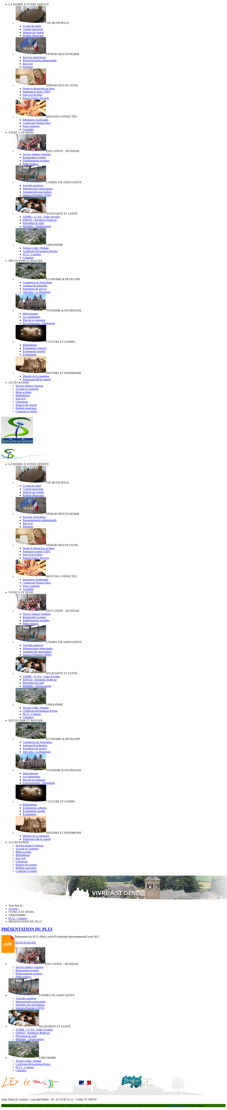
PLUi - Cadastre (32, 254)
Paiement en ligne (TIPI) (36, 91)
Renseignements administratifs (40, 60)
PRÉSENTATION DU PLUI (26, 929)
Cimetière (28, 257)
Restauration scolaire (34, 157)
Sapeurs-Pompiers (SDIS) (37, 195)
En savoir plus (177, 1105)
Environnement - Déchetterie (39, 323)
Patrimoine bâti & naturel (37, 379)
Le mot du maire (32, 26)
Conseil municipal (33, 29)
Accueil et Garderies (27, 388)
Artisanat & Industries (35, 285)
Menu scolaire (23, 392)
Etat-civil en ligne (32, 94)
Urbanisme (22, 401)
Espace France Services (36, 98)
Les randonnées (31, 316)
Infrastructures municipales (38, 188)
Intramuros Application (35, 119)
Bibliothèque (30, 344)
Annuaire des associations (37, 191)
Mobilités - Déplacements (37, 226)
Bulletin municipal (26, 408)
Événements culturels (34, 348)
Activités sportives (33, 185)
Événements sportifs (34, 351)
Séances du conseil (33, 32)
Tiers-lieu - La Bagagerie (37, 292)
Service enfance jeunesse (37, 154)
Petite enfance (30, 163)
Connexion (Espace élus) (37, 122)
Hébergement (30, 313)
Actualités (28, 129)
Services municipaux (34, 57)
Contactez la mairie (26, 411)
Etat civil (28, 63)
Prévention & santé (33, 223)
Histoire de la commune (36, 376)
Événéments (29, 354)
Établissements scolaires (36, 160)
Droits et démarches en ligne (38, 88)
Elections (28, 66)
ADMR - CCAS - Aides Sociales (41, 216)
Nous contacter (31, 126)
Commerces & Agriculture (37, 282)
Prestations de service (35, 288)
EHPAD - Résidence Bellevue (40, 219)
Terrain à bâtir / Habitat (36, 247)
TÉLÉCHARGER (25, 942)
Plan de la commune (34, 320)
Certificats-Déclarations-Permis (40, 251)
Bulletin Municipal (33, 35)
